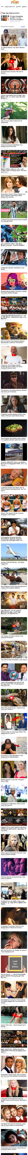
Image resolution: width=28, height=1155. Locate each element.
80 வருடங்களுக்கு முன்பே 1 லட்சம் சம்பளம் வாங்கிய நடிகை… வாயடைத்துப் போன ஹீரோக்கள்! (18, 19)
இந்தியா (24, 6)
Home (2, 6)
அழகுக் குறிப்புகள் (10, 6)
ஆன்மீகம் (18, 6)
